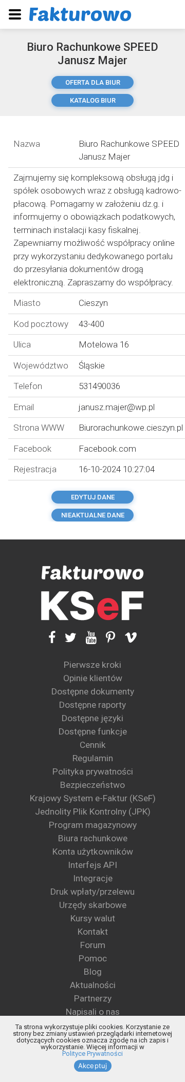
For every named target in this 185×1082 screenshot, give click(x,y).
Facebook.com (107, 448)
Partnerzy (93, 998)
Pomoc (93, 958)
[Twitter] (66, 638)
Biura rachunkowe (92, 838)
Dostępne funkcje (93, 731)
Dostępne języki (92, 718)
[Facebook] (51, 638)
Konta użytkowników (92, 851)
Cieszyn (93, 303)
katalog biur (93, 100)
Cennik (93, 745)
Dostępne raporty (92, 705)
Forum (92, 945)
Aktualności (93, 985)
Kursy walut (92, 918)
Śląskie (92, 365)
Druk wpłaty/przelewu (92, 891)
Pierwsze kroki (92, 665)
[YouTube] (87, 638)
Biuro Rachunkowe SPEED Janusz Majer (92, 54)
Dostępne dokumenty (92, 691)
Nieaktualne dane (92, 515)
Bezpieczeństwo (92, 785)
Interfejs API (92, 865)
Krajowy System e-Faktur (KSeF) (93, 798)
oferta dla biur (92, 82)
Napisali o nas (93, 1012)
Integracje (93, 878)
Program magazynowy (93, 825)
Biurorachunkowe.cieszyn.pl (131, 427)
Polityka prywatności (92, 771)
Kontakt (93, 931)
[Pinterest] (106, 638)
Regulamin (92, 758)
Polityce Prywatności (92, 1053)
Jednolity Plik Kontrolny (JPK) (93, 811)
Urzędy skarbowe (92, 905)
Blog (93, 972)
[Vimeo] (126, 638)
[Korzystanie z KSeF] (92, 606)
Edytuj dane (93, 497)
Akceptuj (92, 1065)
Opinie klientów (92, 678)
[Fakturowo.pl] (80, 14)
